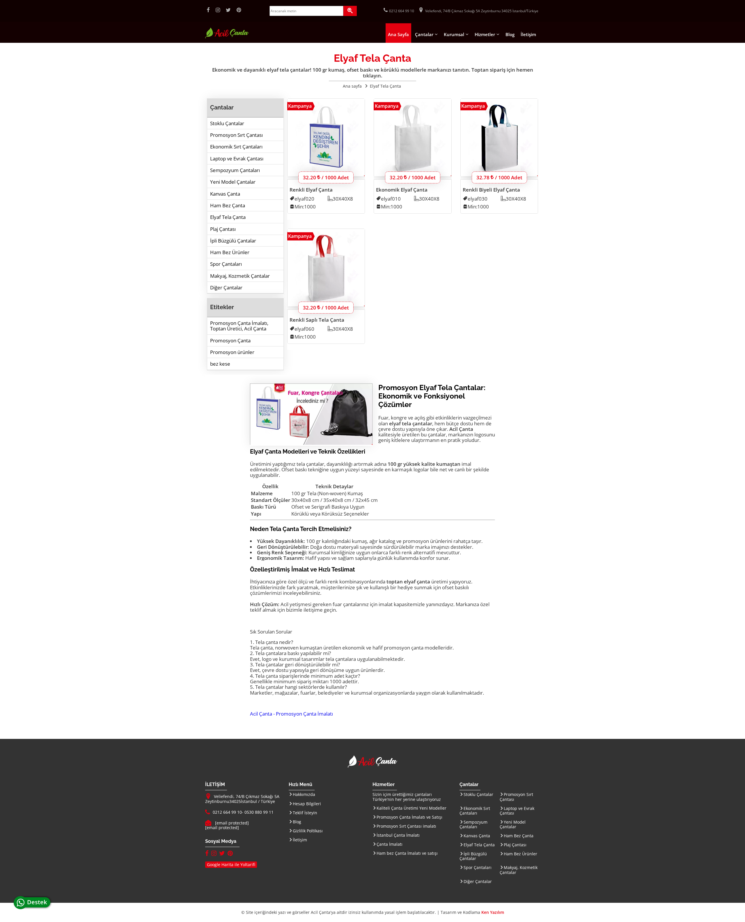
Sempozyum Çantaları (235, 170)
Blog (510, 34)
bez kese (220, 363)
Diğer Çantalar (226, 287)
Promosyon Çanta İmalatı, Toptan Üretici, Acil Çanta (239, 326)
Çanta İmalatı (389, 844)
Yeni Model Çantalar (233, 181)
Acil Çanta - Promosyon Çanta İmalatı (291, 713)
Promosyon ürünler (232, 352)
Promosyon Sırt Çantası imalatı (406, 826)
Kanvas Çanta (225, 193)
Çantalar (424, 34)
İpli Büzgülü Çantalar (233, 240)
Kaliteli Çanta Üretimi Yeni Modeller (411, 808)
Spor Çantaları (226, 264)
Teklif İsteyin (305, 812)
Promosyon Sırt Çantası (236, 135)
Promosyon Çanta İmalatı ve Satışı (409, 817)
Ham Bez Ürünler (229, 252)
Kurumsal (454, 34)
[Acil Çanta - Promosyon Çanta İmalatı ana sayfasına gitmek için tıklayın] (227, 37)
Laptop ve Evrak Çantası (236, 158)
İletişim (528, 34)
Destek (38, 902)
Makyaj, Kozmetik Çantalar (240, 275)
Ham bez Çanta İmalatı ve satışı (407, 853)
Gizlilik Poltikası (308, 830)
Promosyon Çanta (230, 340)
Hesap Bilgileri (307, 803)
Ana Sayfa (398, 34)
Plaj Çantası (223, 229)
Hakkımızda (304, 794)
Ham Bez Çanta (227, 205)
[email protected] (232, 823)
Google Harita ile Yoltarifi (231, 864)
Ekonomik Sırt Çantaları (236, 146)
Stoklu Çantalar (227, 123)
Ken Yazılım (492, 912)
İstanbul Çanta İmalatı (398, 835)
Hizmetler (485, 34)
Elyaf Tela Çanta (228, 217)
